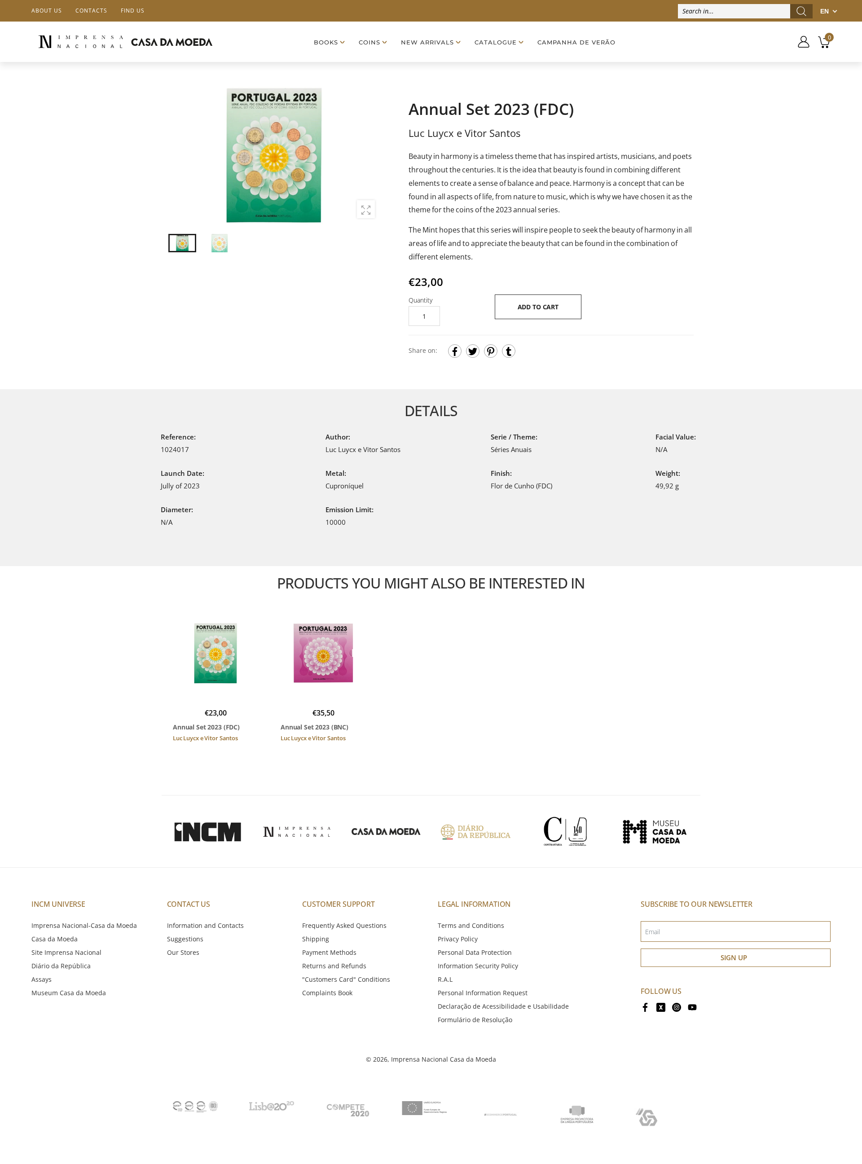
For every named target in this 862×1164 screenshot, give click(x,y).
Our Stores (183, 952)
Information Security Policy (478, 966)
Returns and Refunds (334, 966)
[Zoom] (366, 209)
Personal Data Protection (475, 952)
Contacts (91, 10)
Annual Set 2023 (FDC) (206, 727)
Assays (41, 979)
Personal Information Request (483, 992)
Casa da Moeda (54, 939)
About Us (46, 10)
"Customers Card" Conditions (346, 979)
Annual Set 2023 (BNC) (314, 727)
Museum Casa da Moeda (68, 992)
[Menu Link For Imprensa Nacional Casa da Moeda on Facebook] (645, 1006)
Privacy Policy (458, 939)
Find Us (133, 10)
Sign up (734, 957)
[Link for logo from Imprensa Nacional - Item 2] (297, 831)
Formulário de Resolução (475, 1019)
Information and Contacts (205, 925)
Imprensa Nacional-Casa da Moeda (84, 925)
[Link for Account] (800, 41)
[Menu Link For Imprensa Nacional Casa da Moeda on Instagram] (676, 1006)
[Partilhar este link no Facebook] (455, 351)
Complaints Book (327, 992)
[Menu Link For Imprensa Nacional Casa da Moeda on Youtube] (692, 1006)
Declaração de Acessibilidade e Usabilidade (503, 1006)
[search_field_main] (801, 11)
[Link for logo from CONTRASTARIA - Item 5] (565, 831)
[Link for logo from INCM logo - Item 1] (207, 831)
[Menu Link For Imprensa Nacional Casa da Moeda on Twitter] (660, 1006)
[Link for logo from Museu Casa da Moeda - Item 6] (655, 831)
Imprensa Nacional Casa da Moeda (443, 1059)
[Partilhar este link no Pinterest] (490, 351)
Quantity (420, 300)
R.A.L (445, 979)
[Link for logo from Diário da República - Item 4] (475, 831)
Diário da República (61, 966)
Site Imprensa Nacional (66, 952)
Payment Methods (329, 952)
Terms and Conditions (471, 925)
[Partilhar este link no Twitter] (472, 351)
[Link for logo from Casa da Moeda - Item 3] (386, 831)
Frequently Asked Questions (344, 925)
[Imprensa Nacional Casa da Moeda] (125, 42)
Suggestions (185, 939)
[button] (368, 155)
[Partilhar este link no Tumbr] (508, 351)
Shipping (315, 939)
